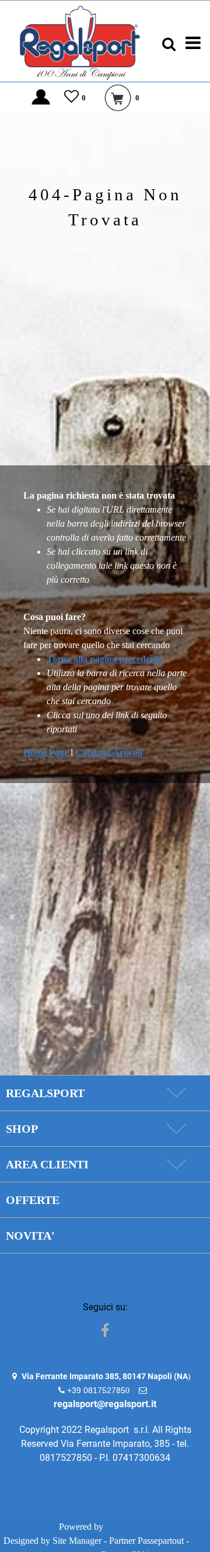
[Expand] (175, 1093)
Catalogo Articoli (108, 752)
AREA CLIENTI (47, 1164)
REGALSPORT (45, 1093)
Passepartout (129, 1527)
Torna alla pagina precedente (104, 659)
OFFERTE (33, 1199)
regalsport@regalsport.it (105, 1404)
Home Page (47, 752)
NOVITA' (30, 1235)
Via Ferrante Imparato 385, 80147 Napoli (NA (105, 1376)
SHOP (22, 1128)
